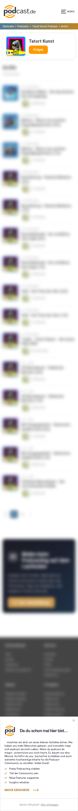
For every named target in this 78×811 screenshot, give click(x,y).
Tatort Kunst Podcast (44, 26)
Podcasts (23, 26)
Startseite (8, 26)
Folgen (38, 49)
